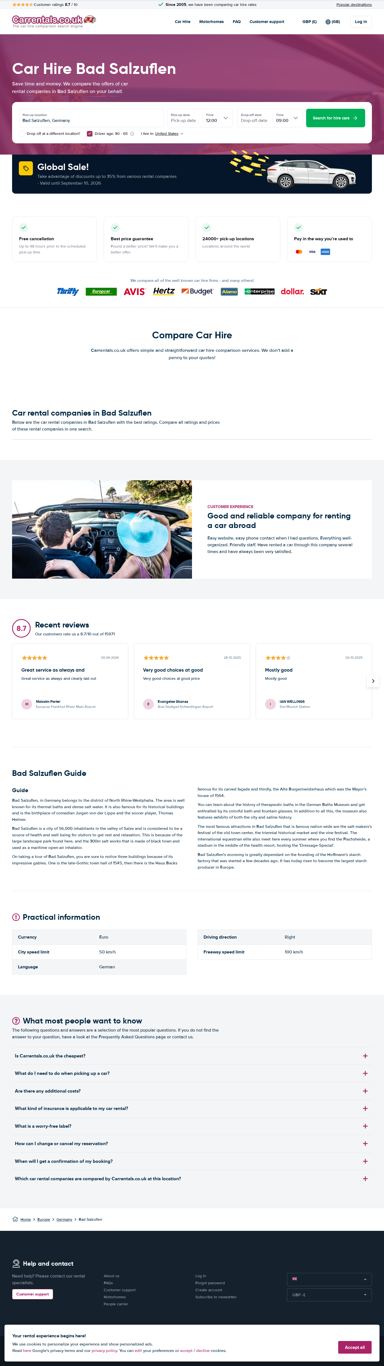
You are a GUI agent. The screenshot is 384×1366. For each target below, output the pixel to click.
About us (111, 1276)
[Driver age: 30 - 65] (89, 134)
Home (26, 1219)
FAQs (108, 1283)
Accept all (355, 1347)
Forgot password (210, 1283)
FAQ (237, 22)
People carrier (116, 1304)
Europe (43, 1219)
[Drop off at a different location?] (21, 134)
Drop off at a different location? (53, 133)
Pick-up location (34, 114)
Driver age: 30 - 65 (111, 133)
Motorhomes (211, 22)
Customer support (267, 22)
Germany (64, 1219)
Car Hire (182, 22)
